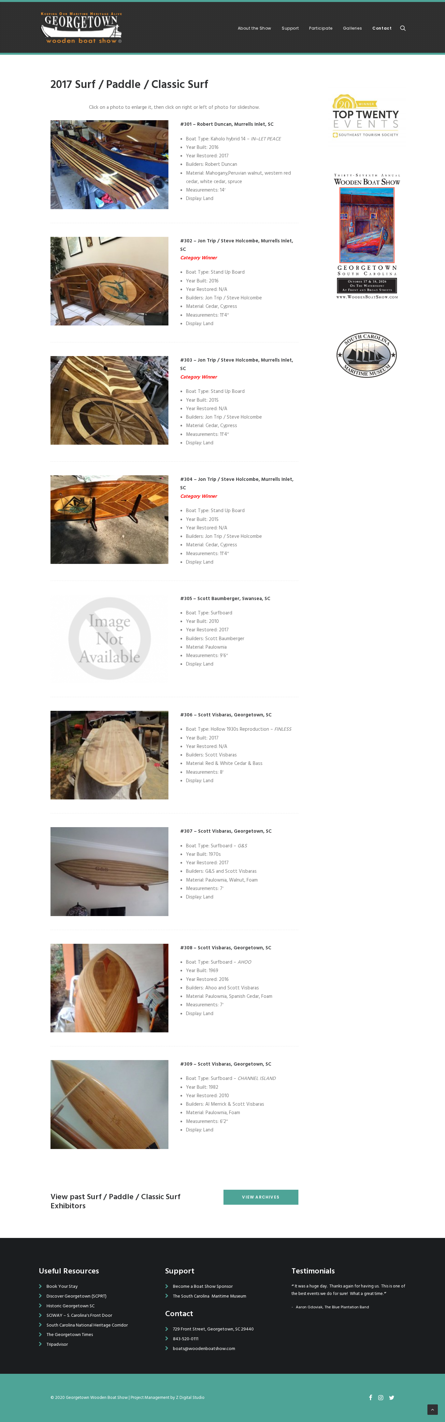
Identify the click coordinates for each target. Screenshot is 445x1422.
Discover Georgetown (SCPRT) (77, 1296)
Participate (321, 28)
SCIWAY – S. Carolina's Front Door (79, 1315)
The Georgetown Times (70, 1335)
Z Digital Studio (190, 1397)
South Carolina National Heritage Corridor (87, 1325)
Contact (382, 28)
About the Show (254, 28)
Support (290, 28)
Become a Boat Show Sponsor (203, 1286)
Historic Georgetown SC (70, 1306)
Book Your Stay (62, 1286)
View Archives (261, 1197)
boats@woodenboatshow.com (204, 1349)
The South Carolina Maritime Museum (209, 1296)
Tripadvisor (57, 1344)
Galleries (352, 28)
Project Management (150, 1397)
